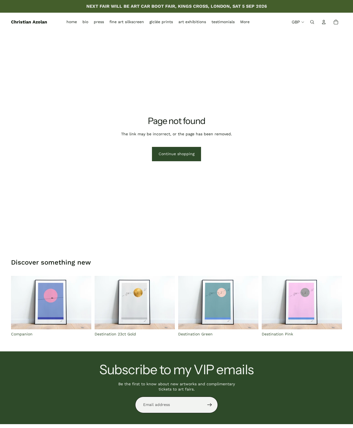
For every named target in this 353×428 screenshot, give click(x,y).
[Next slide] (83, 303)
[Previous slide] (19, 303)
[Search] (312, 22)
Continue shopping (176, 154)
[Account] (324, 22)
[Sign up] (209, 405)
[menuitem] (244, 22)
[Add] (83, 321)
